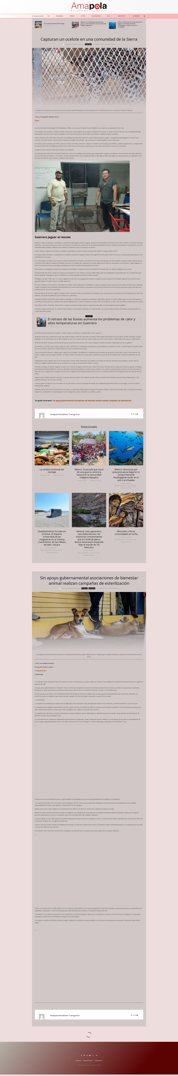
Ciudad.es (84, 588)
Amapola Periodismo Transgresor (74, 44)
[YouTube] (89, 1055)
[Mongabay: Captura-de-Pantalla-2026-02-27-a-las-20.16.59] (89, 510)
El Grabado (136, 16)
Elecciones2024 (96, 16)
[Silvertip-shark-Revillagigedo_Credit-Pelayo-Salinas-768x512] (112, 25)
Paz (49, 16)
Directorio (78, 1060)
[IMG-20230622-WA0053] (41, 322)
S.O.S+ (108, 16)
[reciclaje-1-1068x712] (38, 24)
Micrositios (121, 16)
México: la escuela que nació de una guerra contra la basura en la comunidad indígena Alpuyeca (93, 23)
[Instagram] (87, 1055)
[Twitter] (84, 1055)
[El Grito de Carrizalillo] (126, 510)
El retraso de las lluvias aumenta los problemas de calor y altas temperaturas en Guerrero (91, 321)
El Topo (83, 16)
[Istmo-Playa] (52, 510)
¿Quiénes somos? (88, 1060)
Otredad (72, 16)
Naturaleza (59, 16)
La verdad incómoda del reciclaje (54, 23)
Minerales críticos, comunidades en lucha (126, 532)
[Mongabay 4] (75, 24)
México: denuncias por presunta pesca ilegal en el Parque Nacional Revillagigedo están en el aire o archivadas (130, 24)
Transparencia (98, 1060)
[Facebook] (81, 1055)
